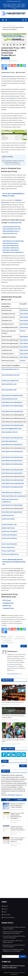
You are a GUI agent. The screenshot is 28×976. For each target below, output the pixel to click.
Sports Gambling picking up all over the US (12, 702)
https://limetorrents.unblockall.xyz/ (12, 402)
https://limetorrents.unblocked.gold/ (12, 406)
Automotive (13, 4)
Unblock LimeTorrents (8, 528)
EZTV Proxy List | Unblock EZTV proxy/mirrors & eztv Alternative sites (5, 646)
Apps (9, 4)
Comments (20, 799)
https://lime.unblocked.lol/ (9, 441)
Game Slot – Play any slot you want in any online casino (24, 646)
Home (5, 912)
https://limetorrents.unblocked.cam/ (12, 411)
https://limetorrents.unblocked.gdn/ (13, 241)
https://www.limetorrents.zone (12, 229)
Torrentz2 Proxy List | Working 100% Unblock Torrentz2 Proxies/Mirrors (17, 828)
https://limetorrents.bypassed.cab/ (12, 460)
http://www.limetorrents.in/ (11, 243)
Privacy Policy (7, 914)
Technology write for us (13, 666)
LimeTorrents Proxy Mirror (10, 531)
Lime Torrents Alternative (9, 544)
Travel (14, 8)
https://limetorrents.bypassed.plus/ (12, 473)
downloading (9, 98)
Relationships (11, 6)
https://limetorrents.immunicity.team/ (13, 483)
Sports (23, 6)
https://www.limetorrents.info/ (11, 375)
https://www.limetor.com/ (9, 384)
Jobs (19, 5)
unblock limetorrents (7, 640)
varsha (21, 809)
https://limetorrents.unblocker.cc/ (12, 492)
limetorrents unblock (7, 638)
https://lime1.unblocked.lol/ (11, 245)
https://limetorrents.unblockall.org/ (13, 252)
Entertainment (5, 58)
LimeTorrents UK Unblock (9, 535)
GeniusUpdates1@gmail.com (15, 795)
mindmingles (17, 704)
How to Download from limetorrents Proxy (13, 160)
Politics (5, 6)
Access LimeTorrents (8, 547)
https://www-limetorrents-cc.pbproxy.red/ (14, 496)
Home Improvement (7, 5)
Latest (8, 799)
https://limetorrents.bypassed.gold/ (12, 395)
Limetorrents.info (15, 223)
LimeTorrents (11, 636)
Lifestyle (22, 5)
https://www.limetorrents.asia (11, 226)
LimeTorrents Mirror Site (9, 524)
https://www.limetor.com (10, 233)
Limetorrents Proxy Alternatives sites (12, 164)
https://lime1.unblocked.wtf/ (11, 250)
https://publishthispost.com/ (14, 673)
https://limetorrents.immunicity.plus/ (12, 470)
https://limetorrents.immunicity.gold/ (12, 425)
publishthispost (13, 60)
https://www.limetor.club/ (9, 390)
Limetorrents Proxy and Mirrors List (12, 162)
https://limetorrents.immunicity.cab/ (12, 457)
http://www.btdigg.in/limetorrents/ (12, 428)
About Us (6, 906)
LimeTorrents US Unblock (9, 538)
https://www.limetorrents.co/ (10, 369)
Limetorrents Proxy (20, 636)
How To (14, 5)
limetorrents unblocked (19, 638)
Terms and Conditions (9, 917)
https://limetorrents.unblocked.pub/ (12, 505)
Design (18, 4)
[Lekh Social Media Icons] (3, 754)
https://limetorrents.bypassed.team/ (12, 487)
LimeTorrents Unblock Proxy (10, 380)
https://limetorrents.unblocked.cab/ (12, 451)
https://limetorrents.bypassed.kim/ (12, 512)
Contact (4, 4)
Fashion (23, 4)
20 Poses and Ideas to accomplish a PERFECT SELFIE (13, 740)
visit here (22, 331)
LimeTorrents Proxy (8, 515)
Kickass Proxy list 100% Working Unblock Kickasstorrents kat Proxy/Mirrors (17, 815)
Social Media (17, 6)
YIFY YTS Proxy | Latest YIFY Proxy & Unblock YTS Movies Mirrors (13, 716)
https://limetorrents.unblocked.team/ (13, 480)
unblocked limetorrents (7, 642)
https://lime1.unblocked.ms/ (11, 248)
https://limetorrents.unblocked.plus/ (12, 464)
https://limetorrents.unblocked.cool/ (12, 438)
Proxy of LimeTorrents (8, 551)
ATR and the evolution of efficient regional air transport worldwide (17, 805)
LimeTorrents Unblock (8, 519)
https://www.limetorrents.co (11, 231)
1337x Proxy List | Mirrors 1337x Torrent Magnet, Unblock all (17, 839)
